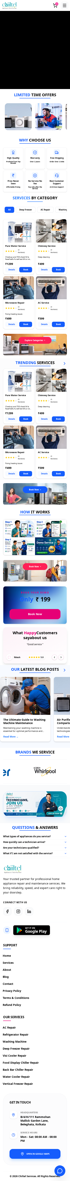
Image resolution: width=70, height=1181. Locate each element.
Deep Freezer (25, 209)
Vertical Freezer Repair (18, 1084)
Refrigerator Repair (15, 1034)
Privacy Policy (12, 991)
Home (7, 955)
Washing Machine (14, 1041)
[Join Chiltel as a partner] (54, 814)
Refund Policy (12, 1005)
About (7, 970)
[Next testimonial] (61, 657)
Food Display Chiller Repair (21, 1062)
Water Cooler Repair (16, 1077)
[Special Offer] (18, 116)
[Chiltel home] (9, 5)
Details (11, 269)
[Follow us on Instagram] (18, 911)
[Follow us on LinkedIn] (29, 911)
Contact (8, 984)
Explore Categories (34, 340)
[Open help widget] (59, 1170)
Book (25, 269)
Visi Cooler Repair (14, 1055)
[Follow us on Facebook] (7, 911)
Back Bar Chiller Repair (18, 1069)
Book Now (34, 489)
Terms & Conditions (16, 998)
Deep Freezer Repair (16, 1048)
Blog (6, 977)
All (9, 209)
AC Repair (45, 209)
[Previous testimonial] (54, 657)
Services (8, 963)
